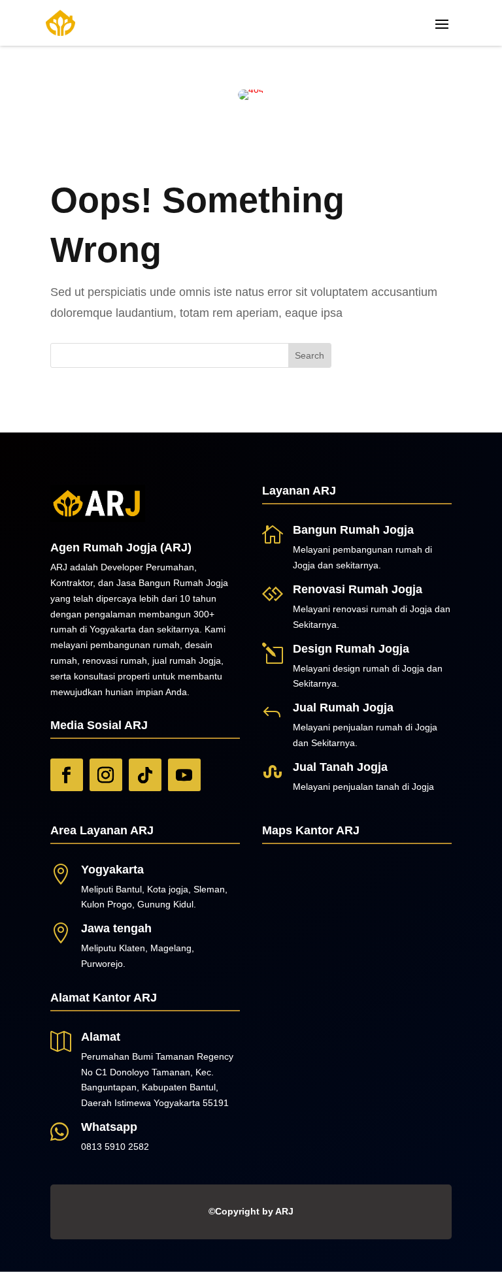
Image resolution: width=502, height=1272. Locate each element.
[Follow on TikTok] (145, 774)
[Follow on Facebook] (66, 774)
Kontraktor (71, 583)
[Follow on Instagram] (106, 774)
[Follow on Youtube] (184, 774)
